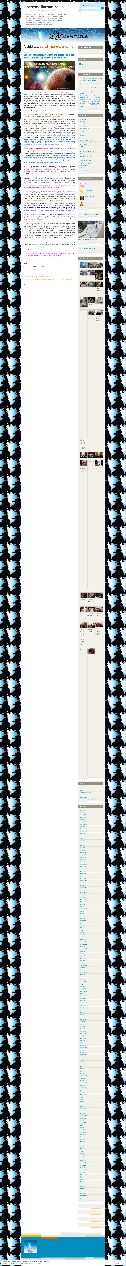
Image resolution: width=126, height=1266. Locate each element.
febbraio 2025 (83, 852)
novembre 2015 (83, 1111)
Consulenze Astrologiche (86, 138)
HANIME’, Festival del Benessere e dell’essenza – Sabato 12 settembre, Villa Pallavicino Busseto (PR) (91, 91)
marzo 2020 (83, 988)
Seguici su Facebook (86, 47)
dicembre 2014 (83, 1137)
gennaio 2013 (83, 1186)
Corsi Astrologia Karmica (86, 140)
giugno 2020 (83, 981)
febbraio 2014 (83, 1158)
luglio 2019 (82, 1007)
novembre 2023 (83, 887)
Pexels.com (94, 239)
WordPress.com (84, 797)
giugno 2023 (83, 899)
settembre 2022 (83, 920)
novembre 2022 (83, 916)
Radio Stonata (83, 165)
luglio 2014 (82, 1146)
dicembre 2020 (83, 970)
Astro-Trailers (83, 124)
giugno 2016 (83, 1094)
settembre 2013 (83, 1170)
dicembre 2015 (83, 1108)
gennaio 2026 (83, 826)
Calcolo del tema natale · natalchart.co (89, 248)
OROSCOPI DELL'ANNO (85, 160)
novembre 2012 (83, 1191)
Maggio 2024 (83, 873)
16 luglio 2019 (38, 279)
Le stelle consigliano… (85, 156)
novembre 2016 (83, 1082)
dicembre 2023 (83, 885)
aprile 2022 (82, 932)
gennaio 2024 (83, 883)
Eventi (27, 16)
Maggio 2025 (83, 845)
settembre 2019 (83, 1003)
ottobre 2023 (83, 890)
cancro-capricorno (46, 279)
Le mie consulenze (57, 16)
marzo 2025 (83, 850)
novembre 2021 (83, 944)
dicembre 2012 (83, 1188)
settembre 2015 (83, 1115)
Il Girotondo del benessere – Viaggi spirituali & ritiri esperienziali (44, 20)
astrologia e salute (84, 128)
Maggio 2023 (83, 901)
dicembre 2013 (83, 1162)
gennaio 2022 (83, 939)
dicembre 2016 (83, 1080)
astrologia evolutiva (33, 276)
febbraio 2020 (83, 991)
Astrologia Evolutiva (44, 16)
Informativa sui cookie (36, 1263)
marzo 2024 (83, 878)
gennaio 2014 (83, 1160)
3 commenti (28, 284)
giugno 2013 (83, 1174)
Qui (24, 110)
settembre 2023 (83, 892)
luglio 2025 (82, 840)
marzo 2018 (83, 1045)
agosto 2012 (83, 1198)
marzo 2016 (83, 1101)
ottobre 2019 (83, 1000)
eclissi (53, 279)
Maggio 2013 (83, 1177)
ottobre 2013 (83, 1167)
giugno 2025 (83, 843)
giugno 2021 (83, 956)
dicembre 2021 (83, 941)
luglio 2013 (82, 1172)
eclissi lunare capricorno (67, 279)
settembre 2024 (83, 864)
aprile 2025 (82, 847)
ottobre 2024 (83, 861)
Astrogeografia (83, 126)
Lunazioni (41, 276)
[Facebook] (79, 64)
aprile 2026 (82, 819)
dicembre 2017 (83, 1052)
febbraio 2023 (83, 908)
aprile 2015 (82, 1127)
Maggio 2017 (83, 1068)
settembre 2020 (83, 977)
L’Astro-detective (49, 14)
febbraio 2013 (83, 1184)
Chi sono (28, 14)
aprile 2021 (82, 960)
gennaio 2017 (83, 1078)
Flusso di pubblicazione (85, 792)
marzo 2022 (83, 934)
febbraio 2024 (83, 880)
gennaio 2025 (83, 854)
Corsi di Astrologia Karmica (54, 18)
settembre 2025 (83, 836)
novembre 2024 (83, 859)
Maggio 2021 (83, 958)
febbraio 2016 (83, 1104)
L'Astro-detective (84, 149)
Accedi (81, 790)
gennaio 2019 (83, 1021)
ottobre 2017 (83, 1057)
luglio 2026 (82, 812)
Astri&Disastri (83, 119)
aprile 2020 (82, 986)
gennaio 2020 (83, 993)
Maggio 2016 (83, 1097)
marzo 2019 (83, 1017)
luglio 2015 (82, 1120)
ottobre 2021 (83, 946)
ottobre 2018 (83, 1028)
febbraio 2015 (83, 1132)
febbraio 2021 (83, 965)
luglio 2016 (82, 1092)
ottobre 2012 (83, 1193)
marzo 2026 (83, 822)
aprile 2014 (82, 1153)
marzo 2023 (83, 906)
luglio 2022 (82, 925)
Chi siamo (82, 135)
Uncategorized (47, 276)
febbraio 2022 (83, 937)
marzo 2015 (83, 1129)
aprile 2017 (82, 1071)
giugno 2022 (83, 927)
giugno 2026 (83, 814)
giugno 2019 (83, 1010)
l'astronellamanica (41, 6)
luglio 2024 (82, 869)
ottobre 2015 (83, 1113)
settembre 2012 (83, 1195)
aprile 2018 (82, 1043)
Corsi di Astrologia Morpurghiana (35, 18)
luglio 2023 (82, 897)
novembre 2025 (83, 831)
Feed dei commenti (84, 795)
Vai (102, 7)
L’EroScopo (67, 14)
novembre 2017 (83, 1054)
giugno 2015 (83, 1122)
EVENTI (81, 146)
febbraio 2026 (83, 824)
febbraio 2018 (83, 1047)
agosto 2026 (83, 810)
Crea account (83, 788)
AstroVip (33, 16)
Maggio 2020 (83, 984)
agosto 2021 (83, 951)
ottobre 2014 (83, 1141)
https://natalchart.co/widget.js (87, 250)
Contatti (40, 14)
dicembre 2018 (83, 1024)
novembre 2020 (83, 972)
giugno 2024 (83, 871)
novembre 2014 (83, 1139)
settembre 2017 (83, 1059)
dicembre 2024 (83, 857)
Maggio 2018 (83, 1040)
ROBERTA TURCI (27, 281)
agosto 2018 (83, 1033)
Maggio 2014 (83, 1151)
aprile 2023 (82, 904)
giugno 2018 (83, 1038)
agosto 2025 (83, 838)
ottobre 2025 (83, 833)
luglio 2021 (82, 953)
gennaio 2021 (83, 967)
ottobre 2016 (83, 1085)
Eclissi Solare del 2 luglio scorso (51, 116)
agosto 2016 (83, 1090)
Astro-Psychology (84, 121)
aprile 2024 (82, 876)
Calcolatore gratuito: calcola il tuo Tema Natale (39, 24)
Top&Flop (59, 14)
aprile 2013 (82, 1179)
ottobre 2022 (83, 918)
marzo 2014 (83, 1155)
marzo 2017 (83, 1073)
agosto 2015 (83, 1118)
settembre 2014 (83, 1144)
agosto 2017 (83, 1061)
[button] (83, 265)
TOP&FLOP (82, 168)
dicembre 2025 (83, 829)
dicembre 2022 (83, 913)
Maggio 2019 (83, 1012)
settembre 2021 (83, 949)
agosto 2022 (83, 923)
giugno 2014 (83, 1148)
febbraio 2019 (83, 1019)
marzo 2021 (83, 963)
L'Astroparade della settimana (87, 151)
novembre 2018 (83, 1026)
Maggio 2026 (83, 817)
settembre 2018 (83, 1031)
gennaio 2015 (83, 1134)
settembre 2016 (83, 1087)
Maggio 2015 (83, 1125)
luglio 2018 (82, 1035)
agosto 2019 (83, 1005)
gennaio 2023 (83, 911)
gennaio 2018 (83, 1050)
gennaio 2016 (83, 1106)
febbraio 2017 (83, 1075)
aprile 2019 (82, 1014)
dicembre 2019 (83, 996)
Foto (34, 14)
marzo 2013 (83, 1181)
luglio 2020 (82, 979)
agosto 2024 (83, 866)
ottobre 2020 (83, 974)
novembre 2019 (83, 998)
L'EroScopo (82, 153)
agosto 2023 (83, 894)
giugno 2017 (83, 1066)
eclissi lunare (58, 279)
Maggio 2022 (83, 930)
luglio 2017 (82, 1064)
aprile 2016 (82, 1099)
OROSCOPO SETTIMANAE (86, 163)
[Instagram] (82, 64)
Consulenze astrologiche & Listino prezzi (37, 22)
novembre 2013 (83, 1165)
